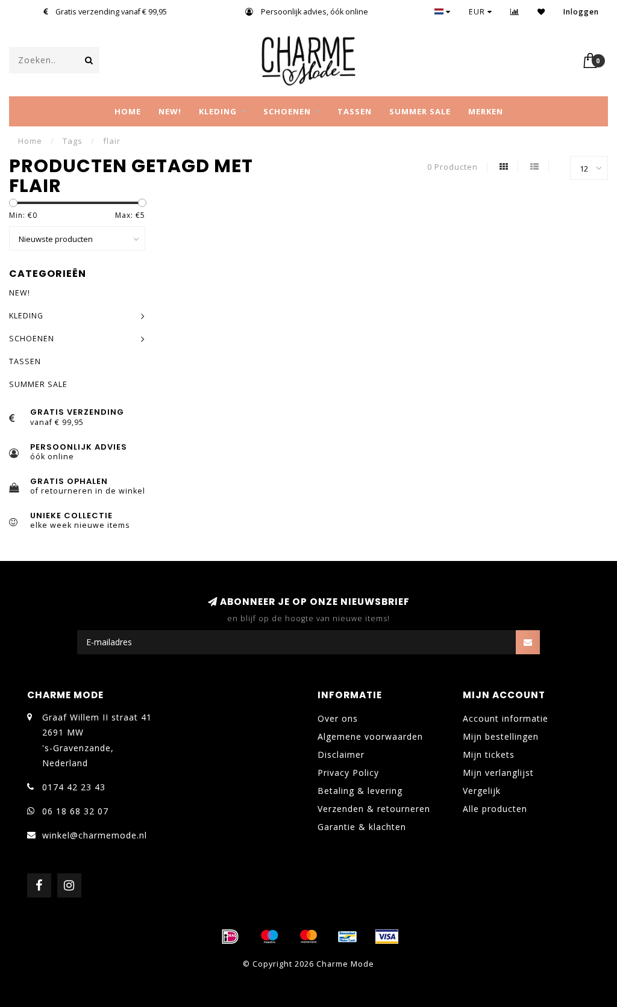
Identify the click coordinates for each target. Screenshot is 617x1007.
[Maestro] (269, 937)
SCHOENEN (287, 111)
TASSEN (354, 111)
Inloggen (581, 12)
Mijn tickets (489, 754)
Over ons (338, 718)
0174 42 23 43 (73, 787)
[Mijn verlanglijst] (541, 12)
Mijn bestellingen (501, 736)
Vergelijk (482, 790)
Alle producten (495, 808)
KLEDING (218, 111)
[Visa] (387, 937)
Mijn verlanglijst (498, 772)
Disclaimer (341, 754)
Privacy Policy (348, 772)
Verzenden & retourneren (374, 808)
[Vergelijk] (514, 12)
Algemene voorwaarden (370, 736)
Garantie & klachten (362, 826)
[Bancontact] (348, 937)
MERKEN (485, 111)
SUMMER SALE (420, 111)
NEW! (169, 111)
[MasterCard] (308, 937)
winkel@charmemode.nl (94, 835)
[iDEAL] (230, 937)
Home (127, 111)
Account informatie (505, 718)
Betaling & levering (360, 790)
